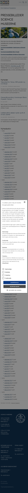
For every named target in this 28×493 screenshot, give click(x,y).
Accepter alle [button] (15, 282)
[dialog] (14, 246)
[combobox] (24, 202)
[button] (14, 290)
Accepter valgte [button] (14, 286)
